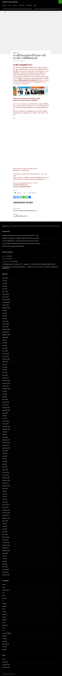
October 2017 (5, 483)
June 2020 (4, 431)
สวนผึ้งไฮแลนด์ (29, 202)
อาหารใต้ (4, 646)
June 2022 (4, 394)
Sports (3, 622)
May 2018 (4, 464)
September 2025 (6, 307)
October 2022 (5, 386)
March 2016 (5, 534)
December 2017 (6, 477)
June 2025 (4, 313)
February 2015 (5, 569)
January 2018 (5, 475)
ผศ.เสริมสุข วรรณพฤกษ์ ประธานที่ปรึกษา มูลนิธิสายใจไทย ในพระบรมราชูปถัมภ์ (20, 238)
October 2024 (5, 332)
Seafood (4, 617)
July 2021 (4, 415)
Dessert (4, 584)
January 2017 (5, 507)
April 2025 (4, 318)
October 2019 (5, 445)
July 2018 (4, 458)
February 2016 (5, 537)
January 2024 (5, 356)
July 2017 (4, 491)
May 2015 (4, 561)
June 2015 (4, 558)
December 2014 (6, 574)
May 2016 (4, 529)
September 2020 (6, 429)
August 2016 (5, 521)
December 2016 (6, 510)
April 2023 (4, 372)
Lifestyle (4, 611)
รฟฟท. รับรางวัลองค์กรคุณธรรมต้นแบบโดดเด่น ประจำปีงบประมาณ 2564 (47, 8)
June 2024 (4, 342)
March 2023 (5, 375)
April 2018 (4, 467)
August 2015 (5, 553)
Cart (9, 5)
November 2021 (6, 407)
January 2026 (5, 297)
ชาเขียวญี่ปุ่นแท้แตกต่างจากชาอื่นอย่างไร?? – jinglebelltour (16, 264)
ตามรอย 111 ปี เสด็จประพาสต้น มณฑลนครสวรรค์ (24, 209)
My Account (21, 5)
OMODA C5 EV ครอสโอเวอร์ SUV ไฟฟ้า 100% (13, 246)
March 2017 (5, 502)
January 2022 (5, 404)
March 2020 (5, 437)
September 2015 (6, 550)
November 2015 (6, 545)
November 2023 (6, 359)
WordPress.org (5, 667)
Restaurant (4, 614)
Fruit (3, 592)
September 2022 (6, 388)
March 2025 (5, 321)
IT (2, 600)
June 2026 (4, 283)
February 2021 (5, 421)
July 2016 (4, 523)
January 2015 (5, 572)
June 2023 (4, 367)
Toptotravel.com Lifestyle (10, 2)
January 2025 (5, 326)
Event (3, 587)
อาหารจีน (4, 641)
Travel (14, 52)
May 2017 (4, 496)
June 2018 (4, 461)
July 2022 (4, 391)
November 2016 (6, 512)
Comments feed (6, 664)
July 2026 (4, 280)
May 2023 (4, 369)
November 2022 (6, 383)
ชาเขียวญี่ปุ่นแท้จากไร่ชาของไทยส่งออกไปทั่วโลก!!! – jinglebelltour (18, 266)
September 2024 (6, 334)
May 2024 (4, 345)
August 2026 (5, 278)
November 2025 (6, 302)
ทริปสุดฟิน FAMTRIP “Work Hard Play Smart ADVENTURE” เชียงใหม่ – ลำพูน (20, 235)
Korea (3, 609)
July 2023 (4, 364)
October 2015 (5, 547)
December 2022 (6, 380)
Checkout (14, 5)
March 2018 (5, 469)
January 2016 (5, 539)
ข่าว (18, 52)
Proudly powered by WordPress (8, 674)
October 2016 (5, 515)
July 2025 (4, 310)
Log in (3, 659)
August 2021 (5, 413)
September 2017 (6, 485)
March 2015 (5, 566)
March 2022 (5, 399)
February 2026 (5, 294)
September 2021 (6, 410)
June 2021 (4, 418)
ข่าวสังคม (4, 636)
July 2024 (4, 340)
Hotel (3, 595)
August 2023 (5, 361)
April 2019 (4, 456)
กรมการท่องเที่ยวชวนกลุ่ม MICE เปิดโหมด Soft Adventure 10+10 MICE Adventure (21, 243)
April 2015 (4, 564)
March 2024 (5, 350)
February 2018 (5, 472)
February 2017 (5, 504)
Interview (4, 598)
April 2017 (4, 499)
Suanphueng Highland (19, 202)
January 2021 (5, 423)
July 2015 (4, 556)
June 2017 (4, 494)
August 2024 (5, 337)
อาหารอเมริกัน (5, 644)
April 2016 (4, 531)
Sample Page (29, 5)
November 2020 (6, 426)
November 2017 (6, 480)
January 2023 (5, 377)
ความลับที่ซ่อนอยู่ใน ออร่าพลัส (20, 215)
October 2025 (5, 305)
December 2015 (6, 542)
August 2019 (5, 450)
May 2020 (4, 434)
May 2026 (4, 286)
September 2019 (6, 448)
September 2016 (6, 518)
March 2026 (5, 291)
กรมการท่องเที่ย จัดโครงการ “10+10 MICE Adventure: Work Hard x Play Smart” (20, 240)
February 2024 (5, 353)
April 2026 (4, 288)
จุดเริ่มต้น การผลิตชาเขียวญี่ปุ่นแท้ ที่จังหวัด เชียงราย (43, 264)
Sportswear (5, 625)
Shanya (23, 60)
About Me (4, 5)
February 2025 (5, 324)
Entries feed (5, 662)
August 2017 (5, 488)
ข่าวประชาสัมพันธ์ (6, 633)
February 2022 (5, 402)
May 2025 (4, 315)
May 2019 (4, 453)
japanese (4, 603)
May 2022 (4, 396)
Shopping (4, 619)
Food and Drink (6, 590)
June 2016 (4, 526)
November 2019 (6, 442)
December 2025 (6, 299)
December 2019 (6, 440)
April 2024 (4, 348)
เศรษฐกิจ (4, 649)
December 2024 (6, 329)
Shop (35, 5)
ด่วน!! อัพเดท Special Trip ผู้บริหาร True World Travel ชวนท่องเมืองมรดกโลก (17, 8)
